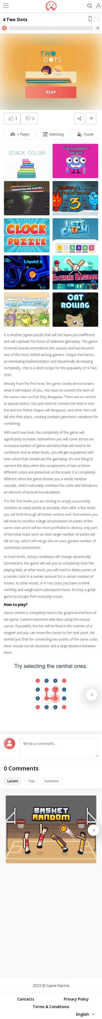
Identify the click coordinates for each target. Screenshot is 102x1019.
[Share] (79, 119)
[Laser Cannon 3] (27, 309)
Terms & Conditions (51, 1006)
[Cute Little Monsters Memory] (75, 161)
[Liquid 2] (27, 272)
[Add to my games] (91, 119)
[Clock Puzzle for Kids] (27, 235)
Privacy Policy (76, 999)
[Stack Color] (27, 161)
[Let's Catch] (75, 235)
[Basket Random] (51, 829)
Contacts (25, 999)
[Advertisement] (51, 919)
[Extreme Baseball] (75, 272)
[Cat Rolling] (75, 309)
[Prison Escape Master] (27, 198)
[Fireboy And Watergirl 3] (75, 198)
